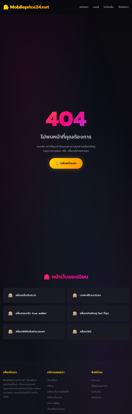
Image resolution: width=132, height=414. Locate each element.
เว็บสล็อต (52, 380)
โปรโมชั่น (108, 7)
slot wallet (53, 403)
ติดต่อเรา (123, 7)
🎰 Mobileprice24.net (26, 7)
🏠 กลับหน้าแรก (66, 163)
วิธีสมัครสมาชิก (99, 386)
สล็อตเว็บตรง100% (58, 392)
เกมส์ (96, 7)
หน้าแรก (84, 7)
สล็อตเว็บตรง (54, 397)
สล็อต (50, 386)
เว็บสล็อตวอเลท (56, 409)
